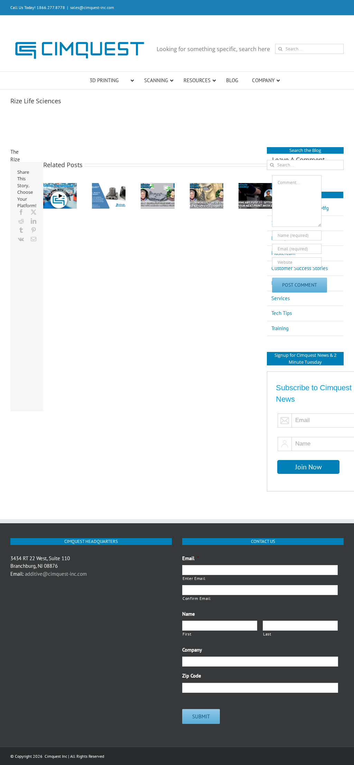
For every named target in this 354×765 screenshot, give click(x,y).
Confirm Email (197, 598)
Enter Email (194, 578)
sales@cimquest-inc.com (92, 7)
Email (190, 558)
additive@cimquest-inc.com (56, 574)
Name (188, 614)
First (187, 634)
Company (192, 650)
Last (267, 634)
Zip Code (191, 675)
